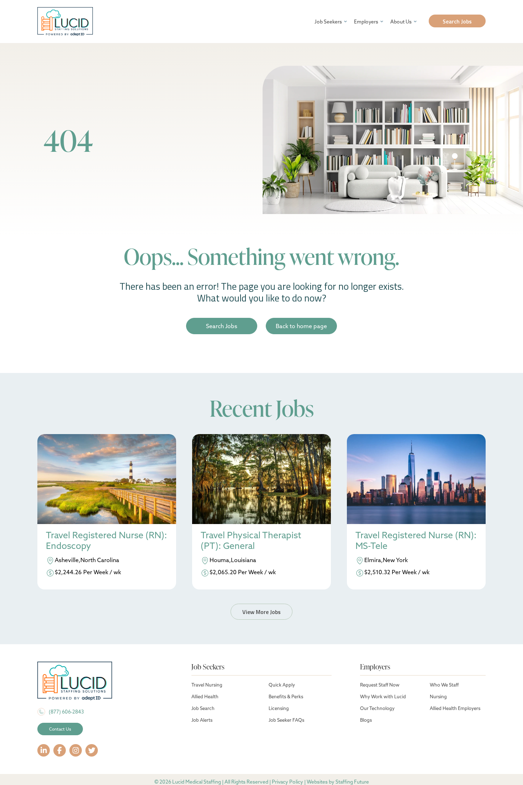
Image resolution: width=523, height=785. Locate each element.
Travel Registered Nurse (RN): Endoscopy (106, 540)
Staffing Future (352, 782)
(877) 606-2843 (66, 712)
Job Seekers (328, 21)
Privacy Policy (287, 782)
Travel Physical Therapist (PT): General (251, 540)
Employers (366, 21)
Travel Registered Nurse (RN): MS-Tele (415, 540)
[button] (457, 21)
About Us (401, 21)
